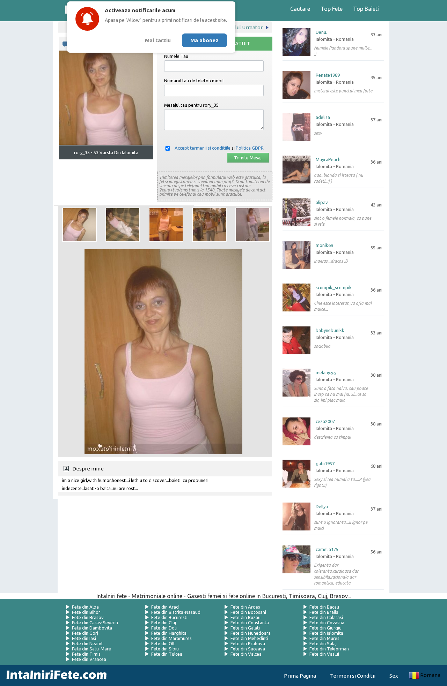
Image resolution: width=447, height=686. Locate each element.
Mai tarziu (158, 40)
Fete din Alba (85, 606)
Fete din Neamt (87, 643)
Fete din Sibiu (165, 648)
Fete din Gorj (85, 633)
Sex (393, 676)
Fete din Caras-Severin (95, 622)
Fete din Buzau (245, 617)
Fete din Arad (165, 606)
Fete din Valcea (246, 653)
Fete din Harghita (168, 633)
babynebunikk (330, 330)
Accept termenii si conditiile (202, 147)
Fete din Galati (245, 627)
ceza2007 (325, 421)
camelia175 (327, 549)
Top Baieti (366, 9)
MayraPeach (328, 159)
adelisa (323, 117)
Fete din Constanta (249, 622)
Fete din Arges (245, 606)
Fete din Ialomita (326, 633)
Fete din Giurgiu (325, 627)
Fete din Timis (86, 653)
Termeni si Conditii (352, 676)
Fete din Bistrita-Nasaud (175, 612)
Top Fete (332, 9)
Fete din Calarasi (326, 617)
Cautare (300, 9)
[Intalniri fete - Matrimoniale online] (54, 676)
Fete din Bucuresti (169, 617)
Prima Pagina (300, 676)
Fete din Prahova (247, 643)
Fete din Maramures (171, 638)
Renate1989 (328, 75)
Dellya (322, 506)
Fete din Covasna (326, 622)
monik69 (324, 245)
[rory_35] (79, 225)
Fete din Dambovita (92, 627)
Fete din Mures (324, 638)
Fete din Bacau (324, 606)
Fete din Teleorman (329, 648)
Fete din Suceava (247, 648)
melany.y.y (326, 372)
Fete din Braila (323, 612)
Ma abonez (204, 40)
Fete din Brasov (88, 617)
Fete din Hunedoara (250, 633)
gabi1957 (325, 463)
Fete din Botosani (248, 612)
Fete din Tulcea (166, 653)
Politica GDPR (250, 147)
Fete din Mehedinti (249, 638)
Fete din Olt (163, 643)
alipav (322, 202)
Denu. (321, 32)
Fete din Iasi (84, 638)
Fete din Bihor (86, 612)
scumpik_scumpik (334, 287)
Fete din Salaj (323, 643)
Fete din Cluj (163, 622)
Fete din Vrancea (89, 659)
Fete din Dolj (164, 627)
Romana (430, 675)
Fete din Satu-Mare (91, 648)
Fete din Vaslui (324, 653)
